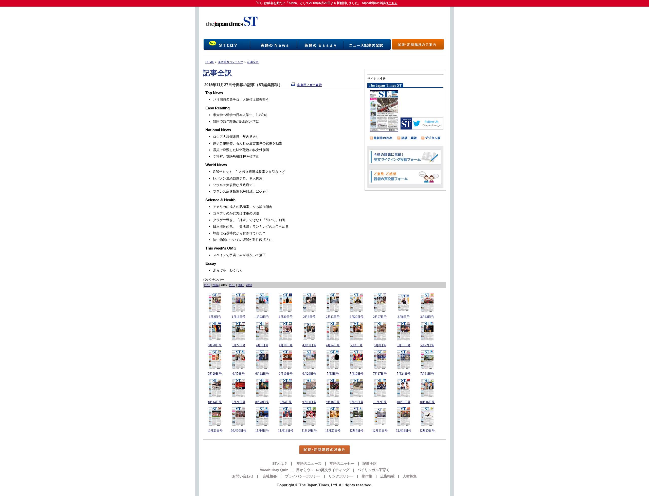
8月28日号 (262, 402)
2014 (215, 285)
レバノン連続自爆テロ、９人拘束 (237, 178)
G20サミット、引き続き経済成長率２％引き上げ (249, 172)
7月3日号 (333, 373)
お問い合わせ (243, 476)
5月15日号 (403, 345)
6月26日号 (309, 373)
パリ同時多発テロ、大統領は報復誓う (241, 100)
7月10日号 (356, 373)
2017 (241, 285)
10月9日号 (403, 402)
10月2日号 (380, 402)
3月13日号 (427, 317)
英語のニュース (308, 463)
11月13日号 (285, 430)
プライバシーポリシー (302, 476)
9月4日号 (286, 402)
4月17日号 (309, 345)
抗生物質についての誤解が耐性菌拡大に (242, 240)
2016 (232, 285)
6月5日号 (238, 373)
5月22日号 (427, 345)
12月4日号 (356, 430)
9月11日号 (309, 402)
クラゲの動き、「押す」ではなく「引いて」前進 (249, 220)
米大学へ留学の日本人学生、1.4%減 (240, 115)
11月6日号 (262, 430)
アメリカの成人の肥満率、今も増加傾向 (242, 207)
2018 (249, 285)
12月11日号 (380, 430)
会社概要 (269, 476)
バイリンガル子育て (373, 470)
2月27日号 (380, 317)
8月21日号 (238, 402)
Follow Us (432, 122)
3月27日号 (238, 345)
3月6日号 (404, 317)
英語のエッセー (342, 463)
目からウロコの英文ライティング (322, 470)
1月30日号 (286, 317)
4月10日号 (286, 345)
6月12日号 (262, 373)
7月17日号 (380, 373)
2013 (207, 285)
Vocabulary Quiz (274, 470)
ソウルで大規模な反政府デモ (234, 185)
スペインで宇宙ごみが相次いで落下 (239, 255)
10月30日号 (238, 430)
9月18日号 (333, 402)
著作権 (367, 476)
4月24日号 (333, 345)
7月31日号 (427, 373)
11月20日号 (309, 430)
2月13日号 (333, 317)
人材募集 (410, 476)
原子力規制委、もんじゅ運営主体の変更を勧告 (247, 143)
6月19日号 (286, 373)
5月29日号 (215, 373)
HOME (209, 61)
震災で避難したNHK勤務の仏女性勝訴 (241, 150)
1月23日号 (262, 317)
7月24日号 (403, 373)
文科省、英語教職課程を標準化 (236, 156)
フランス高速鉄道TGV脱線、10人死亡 (241, 191)
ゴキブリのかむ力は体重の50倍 (236, 213)
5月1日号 (356, 345)
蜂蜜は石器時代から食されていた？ (239, 233)
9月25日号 (356, 402)
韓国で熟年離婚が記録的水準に (236, 121)
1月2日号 (215, 317)
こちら (393, 3)
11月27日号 (332, 430)
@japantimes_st (431, 125)
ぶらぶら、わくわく (228, 270)
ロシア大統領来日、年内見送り (236, 137)
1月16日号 (238, 317)
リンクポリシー (341, 476)
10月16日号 (427, 402)
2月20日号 (356, 317)
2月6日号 (309, 317)
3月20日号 (215, 345)
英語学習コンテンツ (230, 61)
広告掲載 (387, 476)
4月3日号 (262, 345)
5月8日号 (380, 345)
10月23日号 (215, 430)
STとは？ (279, 463)
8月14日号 (215, 402)
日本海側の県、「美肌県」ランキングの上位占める (251, 226)
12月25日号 (427, 430)
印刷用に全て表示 (309, 85)
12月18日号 (403, 430)
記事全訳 (253, 61)
